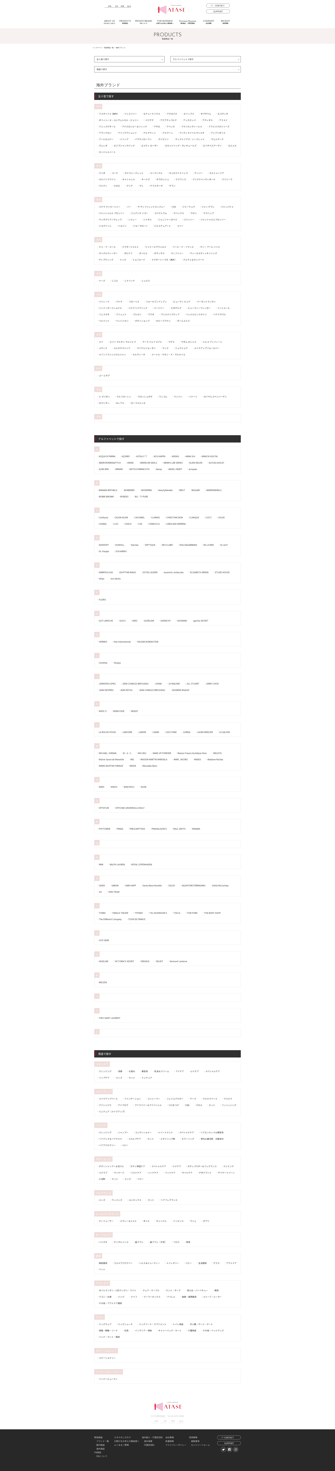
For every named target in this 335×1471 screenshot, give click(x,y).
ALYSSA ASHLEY (216, 462)
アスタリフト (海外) (108, 113)
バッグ (121, 1296)
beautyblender (165, 490)
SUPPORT (218, 11)
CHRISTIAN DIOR (174, 517)
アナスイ (223, 120)
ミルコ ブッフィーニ (212, 341)
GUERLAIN (149, 620)
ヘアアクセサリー (107, 1145)
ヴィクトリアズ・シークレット (190, 139)
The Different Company (110, 919)
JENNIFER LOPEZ (107, 683)
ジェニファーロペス (167, 219)
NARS (101, 786)
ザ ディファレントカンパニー (151, 206)
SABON (115, 885)
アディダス (207, 120)
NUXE (143, 786)
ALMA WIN (104, 469)
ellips (101, 578)
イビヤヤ (149, 120)
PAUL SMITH (179, 828)
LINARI (156, 732)
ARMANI (119, 469)
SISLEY (171, 885)
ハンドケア (153, 1172)
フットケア (170, 1172)
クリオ (102, 173)
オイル (146, 1221)
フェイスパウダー (175, 1098)
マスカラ (228, 1098)
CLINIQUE (194, 517)
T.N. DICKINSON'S (158, 912)
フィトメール (223, 308)
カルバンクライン (107, 179)
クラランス (180, 179)
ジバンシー (189, 219)
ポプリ (206, 1221)
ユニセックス (135, 1199)
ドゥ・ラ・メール (107, 246)
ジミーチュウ (188, 206)
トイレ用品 (178, 1324)
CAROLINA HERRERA (176, 523)
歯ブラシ (139, 1242)
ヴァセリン (163, 139)
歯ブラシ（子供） (158, 1242)
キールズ (145, 179)
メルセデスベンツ (122, 348)
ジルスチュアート (162, 225)
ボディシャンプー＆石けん (111, 1166)
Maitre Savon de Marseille (111, 759)
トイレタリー (172, 1263)
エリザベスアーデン (212, 145)
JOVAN (158, 683)
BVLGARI (196, 490)
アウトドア (231, 1263)
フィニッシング (229, 1105)
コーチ (115, 173)
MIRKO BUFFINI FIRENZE (111, 765)
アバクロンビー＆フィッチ (134, 126)
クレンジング (105, 1071)
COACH (128, 523)
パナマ (119, 301)
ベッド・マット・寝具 (109, 1336)
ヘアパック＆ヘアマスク (110, 1138)
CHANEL (103, 523)
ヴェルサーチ (217, 139)
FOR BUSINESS (165, 22)
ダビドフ (128, 253)
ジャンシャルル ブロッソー (111, 213)
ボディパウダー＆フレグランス (202, 1166)
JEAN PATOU (126, 690)
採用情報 (193, 1437)
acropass (193, 469)
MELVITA (217, 753)
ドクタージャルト (130, 246)
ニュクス (145, 280)
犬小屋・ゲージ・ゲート (201, 1324)
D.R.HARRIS (121, 551)
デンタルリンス (121, 1242)
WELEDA (103, 982)
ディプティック (106, 259)
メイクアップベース (108, 1098)
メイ (101, 341)
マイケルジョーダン (146, 348)
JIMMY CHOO (212, 683)
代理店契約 (149, 1444)
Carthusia (103, 517)
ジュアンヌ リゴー (139, 213)
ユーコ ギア (104, 375)
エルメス (232, 145)
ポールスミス (183, 320)
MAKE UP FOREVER (162, 753)
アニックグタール (107, 126)
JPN (109, 6)
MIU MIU (142, 753)
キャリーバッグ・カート (169, 1330)
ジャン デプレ (208, 206)
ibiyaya (117, 662)
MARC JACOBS (181, 759)
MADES (197, 759)
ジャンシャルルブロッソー (213, 219)
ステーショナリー (107, 1357)
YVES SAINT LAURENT (109, 1017)
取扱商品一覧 (109, 48)
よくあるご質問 (121, 1444)
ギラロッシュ (162, 179)
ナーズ (102, 280)
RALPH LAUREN (117, 864)
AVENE (130, 462)
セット (132, 1077)
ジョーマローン (140, 225)
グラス (216, 1263)
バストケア (136, 1172)
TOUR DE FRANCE (136, 919)
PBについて (101, 1456)
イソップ (124, 139)
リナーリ (193, 396)
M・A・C (127, 753)
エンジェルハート (107, 152)
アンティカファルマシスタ (191, 132)
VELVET (159, 961)
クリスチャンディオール (203, 179)
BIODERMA (146, 490)
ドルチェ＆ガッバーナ (193, 259)
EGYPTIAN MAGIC (127, 572)
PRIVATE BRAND (143, 22)
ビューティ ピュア (181, 301)
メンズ (119, 1077)
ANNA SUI (190, 456)
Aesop (159, 469)
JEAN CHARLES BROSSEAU (152, 690)
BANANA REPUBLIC (108, 490)
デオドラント (205, 1172)
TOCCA (177, 912)
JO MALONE (174, 683)
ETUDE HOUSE (222, 572)
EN (116, 6)
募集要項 (195, 1441)
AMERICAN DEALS (148, 462)
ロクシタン (104, 402)
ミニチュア (147, 1077)
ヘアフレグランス (169, 1199)
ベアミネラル (219, 314)
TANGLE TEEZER (120, 912)
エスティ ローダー (149, 145)
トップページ (97, 48)
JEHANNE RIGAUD (180, 690)
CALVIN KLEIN (121, 517)
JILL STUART (192, 683)
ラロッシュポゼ (145, 396)
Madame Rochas (215, 759)
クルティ (103, 185)
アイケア (180, 1071)
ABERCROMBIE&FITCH (110, 462)
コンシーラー (153, 1098)
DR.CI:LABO (167, 544)
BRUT (182, 490)
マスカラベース (210, 1098)
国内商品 (100, 1444)
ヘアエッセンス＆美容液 (212, 1132)
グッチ (130, 185)
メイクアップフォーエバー (206, 348)
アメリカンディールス (191, 126)
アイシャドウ (105, 1105)
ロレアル (120, 402)
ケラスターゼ (156, 185)
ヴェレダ (103, 145)
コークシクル (156, 173)
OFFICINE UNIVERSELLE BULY (129, 807)
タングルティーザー (108, 253)
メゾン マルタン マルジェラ (123, 341)
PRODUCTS (125, 22)
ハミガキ (103, 1242)
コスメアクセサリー (123, 1263)
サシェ (193, 1221)
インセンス (178, 1221)
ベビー (125, 1145)
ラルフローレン (123, 396)
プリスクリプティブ (170, 314)
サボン (194, 213)
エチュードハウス (151, 113)
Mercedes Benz (150, 765)
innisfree (103, 662)
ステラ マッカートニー (109, 206)
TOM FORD (192, 912)
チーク (193, 1098)
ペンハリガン (122, 320)
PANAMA (196, 828)
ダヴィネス (159, 253)
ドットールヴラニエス (155, 246)
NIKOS (114, 786)
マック (165, 348)
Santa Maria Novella (152, 885)
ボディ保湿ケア (137, 1166)
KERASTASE (118, 711)
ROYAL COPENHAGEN (141, 864)
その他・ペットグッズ (213, 1330)
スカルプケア (135, 1138)
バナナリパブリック (138, 308)
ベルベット (104, 320)
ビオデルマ (176, 308)
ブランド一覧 (102, 1441)
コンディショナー (143, 1132)
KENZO (134, 711)
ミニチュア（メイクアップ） (112, 1111)
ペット (102, 1269)
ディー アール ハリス (210, 246)
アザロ (157, 126)
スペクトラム (161, 213)
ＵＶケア (194, 1071)
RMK (101, 864)
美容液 (145, 1071)
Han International (122, 641)
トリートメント (165, 1132)
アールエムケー (106, 139)
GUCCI (122, 620)
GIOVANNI (182, 620)
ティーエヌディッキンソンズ (203, 253)
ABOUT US (109, 22)
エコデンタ (223, 113)
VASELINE (103, 961)
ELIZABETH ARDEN (199, 572)
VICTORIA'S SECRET (124, 961)
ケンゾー (198, 173)
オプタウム (206, 113)
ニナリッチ (129, 280)
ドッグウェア (105, 1324)
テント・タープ (173, 1290)
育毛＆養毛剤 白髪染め (212, 1138)
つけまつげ (173, 1105)
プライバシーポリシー (175, 1444)
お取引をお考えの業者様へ (126, 1441)
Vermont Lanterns (178, 961)
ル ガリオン (104, 396)
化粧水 (132, 1071)
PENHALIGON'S (159, 828)
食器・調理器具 (189, 1296)
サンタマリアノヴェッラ (110, 219)
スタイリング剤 (167, 1138)
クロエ (117, 185)
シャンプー (123, 1132)
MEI (132, 759)
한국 (129, 6)
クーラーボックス (152, 1296)
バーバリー (159, 308)
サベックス (179, 213)
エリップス (189, 113)
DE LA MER (208, 544)
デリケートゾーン (226, 1172)
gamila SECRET (201, 620)
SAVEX (102, 885)
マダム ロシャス (188, 341)
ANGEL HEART (175, 469)
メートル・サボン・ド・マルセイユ (168, 354)
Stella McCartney (220, 885)
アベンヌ (170, 126)
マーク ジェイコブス (152, 341)
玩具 (126, 1330)
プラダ (151, 314)
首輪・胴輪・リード (108, 1330)
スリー (180, 225)
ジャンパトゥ (227, 206)
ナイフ (134, 1296)
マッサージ (119, 1172)
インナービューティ (108, 1378)
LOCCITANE (171, 732)
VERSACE (145, 961)
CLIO (115, 523)
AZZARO (126, 456)
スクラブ (103, 1172)
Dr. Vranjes (104, 551)
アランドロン (105, 132)
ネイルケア (187, 1172)
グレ (141, 185)
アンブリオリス (218, 132)
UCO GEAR (104, 940)
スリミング (228, 1166)
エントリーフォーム (200, 1444)
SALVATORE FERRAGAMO (193, 885)
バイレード (104, 301)
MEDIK (133, 765)
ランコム (163, 396)
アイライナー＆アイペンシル (148, 1105)
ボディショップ (142, 320)
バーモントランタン (206, 301)
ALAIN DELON (195, 462)
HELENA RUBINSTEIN (147, 641)
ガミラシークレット (134, 173)
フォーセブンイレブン (156, 301)
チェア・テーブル (151, 1290)
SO (100, 891)
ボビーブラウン (163, 320)
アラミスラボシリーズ (219, 126)
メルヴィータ (139, 354)
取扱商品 (98, 1437)
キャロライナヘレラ (178, 173)
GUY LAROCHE (106, 620)
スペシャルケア (212, 1071)
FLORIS (102, 599)
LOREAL (187, 732)
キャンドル (161, 1221)
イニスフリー (130, 113)
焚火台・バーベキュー (197, 1290)
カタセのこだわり (122, 1437)
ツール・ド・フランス (183, 246)
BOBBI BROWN (106, 496)
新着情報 (169, 1441)
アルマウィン (149, 132)
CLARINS (155, 517)
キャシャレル (128, 179)
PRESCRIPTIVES (137, 828)
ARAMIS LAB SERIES (173, 462)
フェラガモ (104, 314)
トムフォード (139, 259)
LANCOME (127, 732)
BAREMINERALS (214, 490)
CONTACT (220, 5)
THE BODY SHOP (212, 912)
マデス (171, 341)
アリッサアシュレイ (127, 132)
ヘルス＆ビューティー (149, 1263)
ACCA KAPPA (159, 456)
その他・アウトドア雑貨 (110, 1303)
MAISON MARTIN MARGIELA (154, 759)
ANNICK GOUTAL (210, 456)
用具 (188, 1242)
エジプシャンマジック (124, 145)
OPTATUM (104, 807)
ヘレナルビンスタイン (196, 314)
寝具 (216, 1290)
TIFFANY (139, 912)
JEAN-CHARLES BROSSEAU (135, 683)
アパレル (171, 1296)
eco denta (116, 578)
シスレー (132, 219)
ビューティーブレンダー (199, 308)
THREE (102, 912)
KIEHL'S (103, 711)
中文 (122, 6)
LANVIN (142, 732)
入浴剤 (102, 1178)
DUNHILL (119, 544)
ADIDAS (175, 456)
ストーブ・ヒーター (212, 1296)
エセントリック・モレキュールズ (180, 145)
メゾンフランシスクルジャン (112, 354)
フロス (176, 1242)
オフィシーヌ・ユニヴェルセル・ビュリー (119, 120)
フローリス (134, 301)
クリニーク (227, 179)
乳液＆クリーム (161, 1071)
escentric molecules (174, 572)
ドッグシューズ (125, 1324)
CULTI (208, 517)
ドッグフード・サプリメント (152, 1324)
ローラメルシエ (138, 402)
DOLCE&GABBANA (188, 544)
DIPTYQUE (150, 544)
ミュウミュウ (181, 348)
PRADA (120, 828)
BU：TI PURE (141, 496)
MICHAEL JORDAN (107, 753)
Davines (134, 544)
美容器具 (103, 1263)
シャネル (147, 219)
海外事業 (148, 1441)
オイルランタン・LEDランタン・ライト (117, 1290)
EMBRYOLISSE (106, 572)
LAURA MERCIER (205, 732)
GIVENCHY (166, 620)
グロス (199, 1105)
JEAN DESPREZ (106, 690)
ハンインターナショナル (110, 308)
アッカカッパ (189, 120)
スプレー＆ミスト (128, 1221)
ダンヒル (143, 253)
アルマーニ (167, 132)
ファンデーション (132, 1098)
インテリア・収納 (143, 1330)
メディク (103, 348)
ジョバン (122, 225)
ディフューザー (106, 1221)
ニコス (115, 280)
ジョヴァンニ (105, 225)
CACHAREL (140, 517)
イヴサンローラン (143, 139)
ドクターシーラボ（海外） (164, 259)
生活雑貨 (202, 1263)
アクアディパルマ (168, 120)
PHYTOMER (104, 828)
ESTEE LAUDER (150, 572)
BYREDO (124, 496)
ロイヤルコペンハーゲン (215, 396)
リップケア (104, 1077)
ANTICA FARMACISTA (139, 469)
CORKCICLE (154, 523)
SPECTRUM (113, 891)
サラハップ (208, 213)
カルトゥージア (216, 173)
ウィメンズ (117, 1199)
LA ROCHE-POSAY (107, 732)
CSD (174, 206)
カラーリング (188, 1138)
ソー (129, 206)
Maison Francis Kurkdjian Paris (192, 753)
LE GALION (224, 732)
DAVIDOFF (104, 544)
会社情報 (169, 1437)
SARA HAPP (130, 885)
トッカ (123, 259)
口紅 (187, 1105)
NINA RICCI (129, 786)
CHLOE (221, 517)
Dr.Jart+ (224, 544)
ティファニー (177, 253)
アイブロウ (123, 1105)
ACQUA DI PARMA (107, 456)
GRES (134, 620)
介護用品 (192, 1330)
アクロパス (172, 113)
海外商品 (100, 1448)
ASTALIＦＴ (141, 456)
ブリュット (121, 314)
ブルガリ (137, 314)
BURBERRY (129, 490)
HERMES (103, 641)
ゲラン (172, 185)
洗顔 (120, 1071)
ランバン (178, 396)
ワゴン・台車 (105, 1296)
